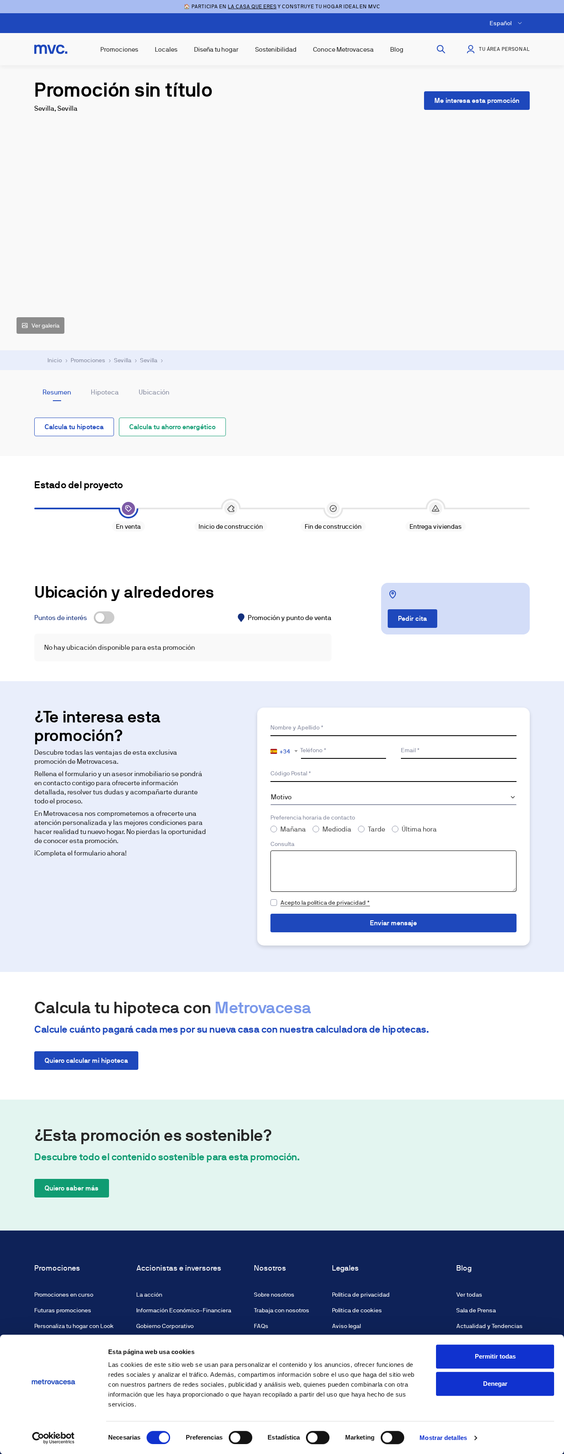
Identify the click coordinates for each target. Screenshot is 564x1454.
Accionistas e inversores (178, 1268)
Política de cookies (357, 1310)
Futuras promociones (62, 1310)
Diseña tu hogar (216, 49)
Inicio (54, 360)
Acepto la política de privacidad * (325, 902)
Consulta (282, 844)
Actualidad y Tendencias (489, 1326)
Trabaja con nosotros (281, 1310)
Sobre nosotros (274, 1294)
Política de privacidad (361, 1294)
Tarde (376, 829)
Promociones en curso (63, 1294)
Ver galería (45, 325)
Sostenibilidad (275, 49)
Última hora (419, 829)
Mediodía (336, 829)
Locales (166, 49)
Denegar (495, 1383)
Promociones (119, 49)
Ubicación (154, 392)
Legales (345, 1268)
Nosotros (270, 1268)
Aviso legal (346, 1326)
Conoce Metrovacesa (343, 49)
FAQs (261, 1326)
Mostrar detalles (443, 1437)
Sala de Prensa (476, 1310)
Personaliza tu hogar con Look (74, 1326)
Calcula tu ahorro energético (172, 427)
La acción (149, 1294)
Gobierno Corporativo (165, 1326)
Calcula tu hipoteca (74, 427)
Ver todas (469, 1294)
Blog (396, 49)
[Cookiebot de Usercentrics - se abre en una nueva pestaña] (53, 1438)
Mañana (293, 829)
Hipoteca (105, 392)
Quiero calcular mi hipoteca (86, 1060)
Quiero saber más (72, 1188)
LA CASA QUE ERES (252, 7)
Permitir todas (495, 1356)
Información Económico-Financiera (183, 1310)
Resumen (57, 392)
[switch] (240, 1437)
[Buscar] (441, 49)
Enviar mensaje (393, 923)
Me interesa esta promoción (476, 101)
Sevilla (122, 360)
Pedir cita (412, 618)
